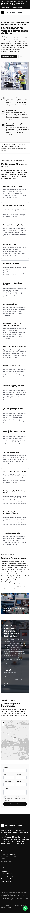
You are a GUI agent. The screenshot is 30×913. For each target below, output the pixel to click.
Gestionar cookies (18, 7)
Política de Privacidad (7, 876)
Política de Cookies (6, 873)
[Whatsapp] (25, 908)
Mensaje (6, 788)
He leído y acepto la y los (15, 798)
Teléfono (18, 774)
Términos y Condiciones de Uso (10, 879)
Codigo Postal (7, 781)
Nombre (6, 767)
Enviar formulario (15, 804)
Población (19, 781)
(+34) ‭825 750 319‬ (6, 858)
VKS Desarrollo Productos (13, 12)
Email (5, 774)
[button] (15, 740)
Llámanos (22, 56)
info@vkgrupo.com (6, 861)
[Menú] (28, 12)
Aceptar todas (5, 7)
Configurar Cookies (6, 881)
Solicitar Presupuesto (8, 56)
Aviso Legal (4, 871)
